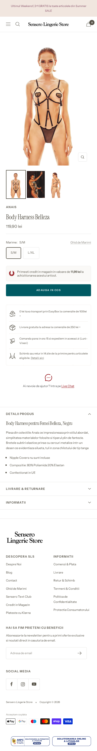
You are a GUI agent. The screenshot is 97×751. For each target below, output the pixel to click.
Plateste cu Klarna (18, 613)
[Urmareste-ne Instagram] (22, 684)
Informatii (16, 502)
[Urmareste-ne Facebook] (11, 684)
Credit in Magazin (18, 605)
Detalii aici (37, 358)
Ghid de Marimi (80, 242)
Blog (9, 572)
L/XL (31, 252)
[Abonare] (80, 653)
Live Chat (67, 386)
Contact (11, 580)
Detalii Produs (20, 414)
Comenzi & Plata (64, 564)
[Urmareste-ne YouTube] (34, 684)
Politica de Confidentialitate (65, 599)
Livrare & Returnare (25, 489)
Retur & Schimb (64, 580)
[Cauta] (17, 24)
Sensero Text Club (18, 596)
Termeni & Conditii (66, 588)
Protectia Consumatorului (71, 610)
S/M (13, 252)
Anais (11, 207)
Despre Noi (13, 564)
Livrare (58, 572)
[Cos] (88, 24)
